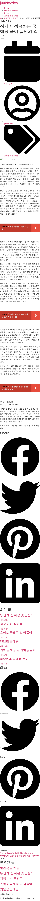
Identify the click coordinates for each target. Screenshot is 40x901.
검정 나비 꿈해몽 (11, 624)
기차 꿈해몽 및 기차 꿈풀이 (18, 650)
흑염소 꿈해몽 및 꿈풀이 (16, 632)
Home (6, 8)
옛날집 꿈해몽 (9, 641)
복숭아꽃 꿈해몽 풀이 (14, 659)
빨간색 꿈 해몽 (9, 868)
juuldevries (9, 3)
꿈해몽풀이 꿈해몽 (11, 10)
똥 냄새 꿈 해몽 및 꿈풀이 (17, 615)
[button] (20, 457)
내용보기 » (4, 620)
